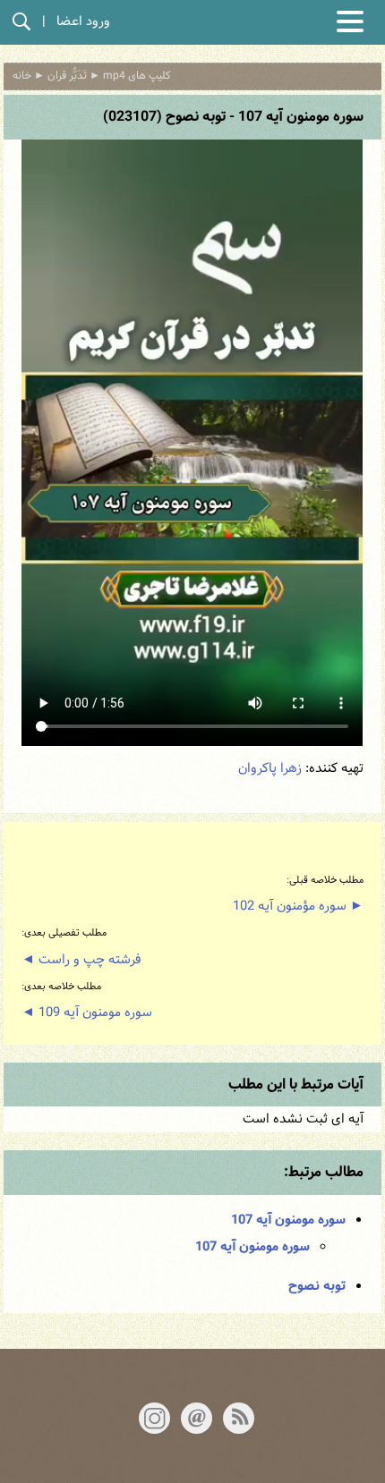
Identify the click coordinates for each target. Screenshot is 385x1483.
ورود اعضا (83, 22)
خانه (22, 76)
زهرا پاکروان (270, 769)
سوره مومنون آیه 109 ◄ (86, 1013)
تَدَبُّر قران (67, 76)
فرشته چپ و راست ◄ (81, 960)
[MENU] (350, 21)
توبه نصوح (317, 1286)
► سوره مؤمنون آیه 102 (298, 906)
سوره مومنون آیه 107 (288, 1220)
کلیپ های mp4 (137, 76)
